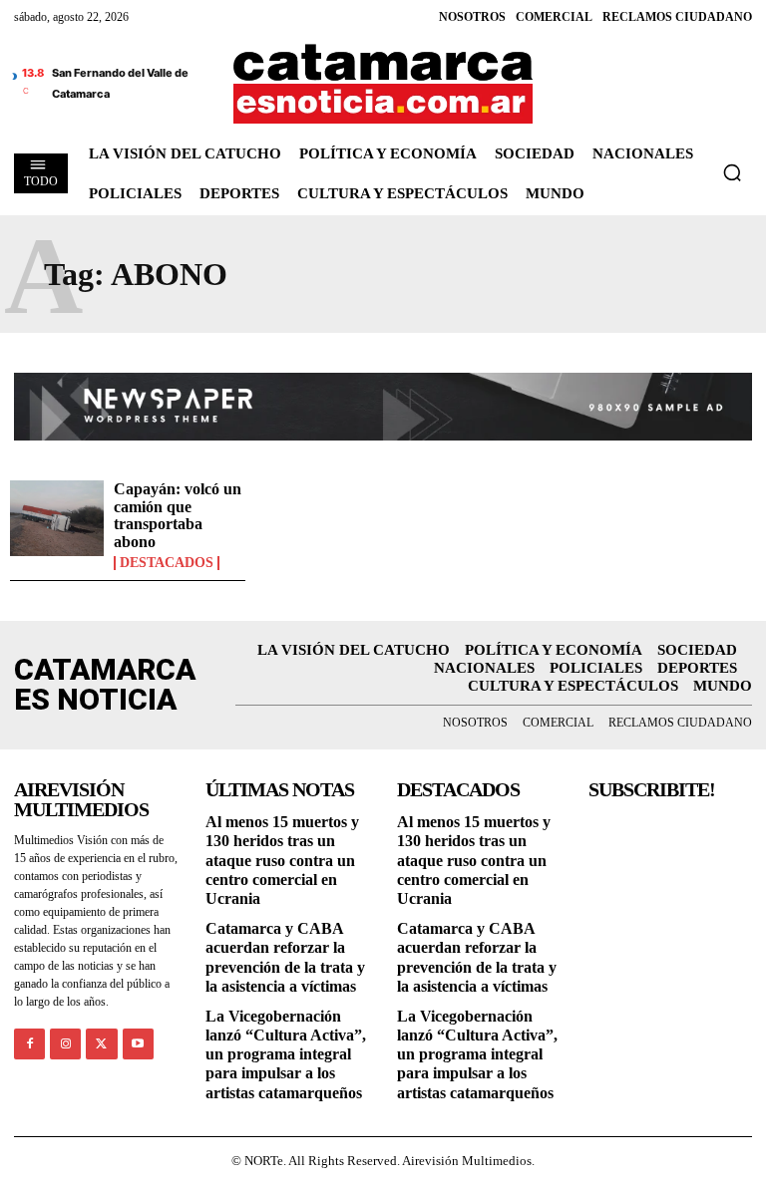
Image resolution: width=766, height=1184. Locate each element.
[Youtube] (138, 1044)
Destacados (166, 563)
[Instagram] (65, 1044)
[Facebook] (29, 1044)
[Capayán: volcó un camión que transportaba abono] (57, 518)
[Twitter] (101, 1044)
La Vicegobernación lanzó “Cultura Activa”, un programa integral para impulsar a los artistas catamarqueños (285, 1054)
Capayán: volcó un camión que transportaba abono (177, 515)
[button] (732, 172)
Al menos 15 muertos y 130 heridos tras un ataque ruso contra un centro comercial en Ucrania (282, 860)
